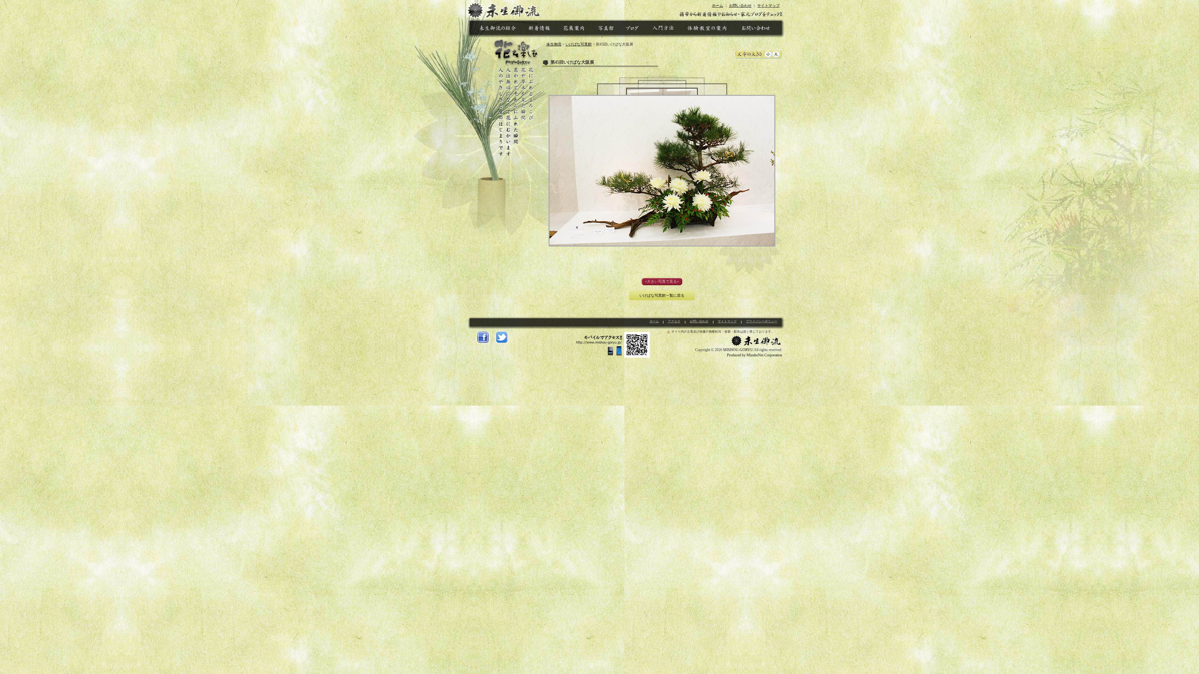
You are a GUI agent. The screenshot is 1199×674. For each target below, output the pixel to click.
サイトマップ (768, 5)
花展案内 (574, 29)
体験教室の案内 (706, 29)
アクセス (674, 321)
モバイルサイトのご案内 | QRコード (613, 345)
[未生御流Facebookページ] (483, 337)
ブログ (633, 29)
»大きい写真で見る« (662, 281)
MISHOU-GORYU (738, 350)
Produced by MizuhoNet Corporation (754, 355)
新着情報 (540, 29)
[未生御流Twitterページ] (502, 337)
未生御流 (503, 9)
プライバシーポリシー (761, 321)
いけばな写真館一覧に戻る (661, 295)
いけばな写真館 (606, 29)
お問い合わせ (740, 5)
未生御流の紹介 (498, 29)
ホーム (717, 5)
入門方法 (664, 29)
